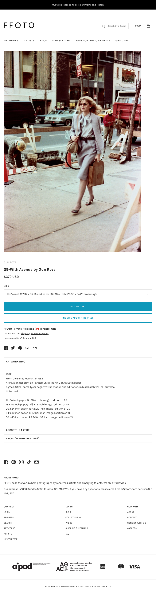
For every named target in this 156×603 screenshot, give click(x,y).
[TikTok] (29, 462)
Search (8, 523)
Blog (43, 40)
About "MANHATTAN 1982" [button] (22, 438)
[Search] (103, 26)
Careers (132, 528)
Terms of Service (69, 586)
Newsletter (61, 40)
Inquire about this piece (78, 318)
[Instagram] (21, 462)
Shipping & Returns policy (35, 333)
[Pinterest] (13, 462)
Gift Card (122, 40)
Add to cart (78, 306)
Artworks (11, 40)
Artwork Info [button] (15, 361)
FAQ (67, 533)
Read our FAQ (29, 338)
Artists (29, 40)
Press (68, 523)
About (130, 512)
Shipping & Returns (76, 528)
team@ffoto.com (127, 489)
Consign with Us (136, 523)
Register (9, 517)
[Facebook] (6, 462)
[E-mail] (36, 462)
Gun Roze (10, 262)
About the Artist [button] (17, 430)
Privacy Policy (51, 586)
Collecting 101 (73, 517)
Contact (132, 517)
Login (138, 26)
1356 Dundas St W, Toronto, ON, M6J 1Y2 (44, 489)
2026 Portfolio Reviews (92, 40)
